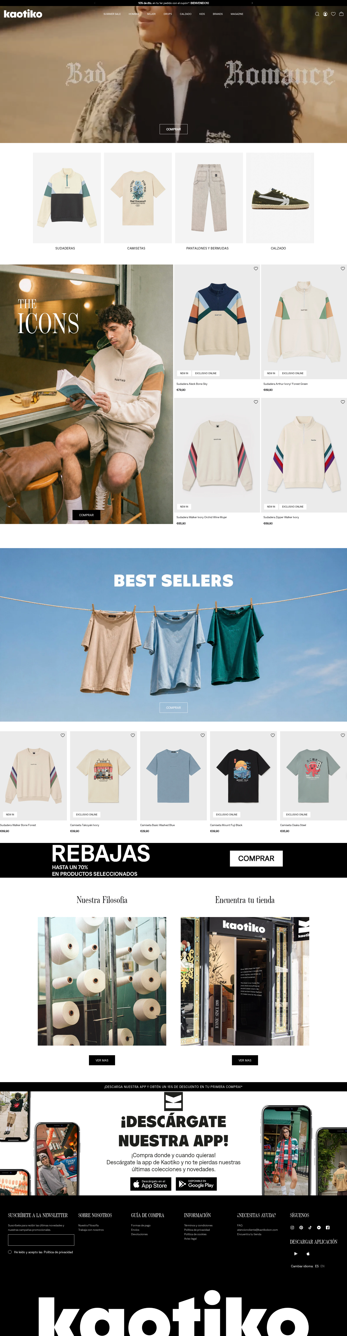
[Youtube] (318, 1227)
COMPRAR (173, 129)
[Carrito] (341, 14)
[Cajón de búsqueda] (317, 14)
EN (322, 1266)
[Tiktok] (310, 1227)
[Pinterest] (301, 1227)
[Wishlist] (333, 14)
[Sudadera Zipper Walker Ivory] (304, 455)
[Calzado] (280, 201)
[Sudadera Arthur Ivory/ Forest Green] (304, 322)
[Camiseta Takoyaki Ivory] (103, 775)
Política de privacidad (58, 1252)
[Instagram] (292, 1227)
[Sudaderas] (67, 201)
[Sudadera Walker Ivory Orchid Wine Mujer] (217, 455)
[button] (255, 268)
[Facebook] (327, 1227)
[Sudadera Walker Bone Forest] (33, 775)
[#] (173, 860)
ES (317, 1266)
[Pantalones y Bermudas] (209, 201)
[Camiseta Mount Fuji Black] (243, 775)
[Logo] (23, 14)
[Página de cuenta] (325, 14)
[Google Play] (296, 1254)
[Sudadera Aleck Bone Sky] (217, 322)
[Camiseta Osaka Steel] (313, 775)
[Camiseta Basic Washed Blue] (173, 775)
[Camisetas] (138, 201)
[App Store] (308, 1254)
